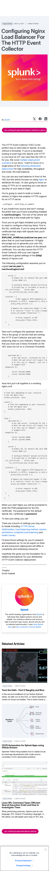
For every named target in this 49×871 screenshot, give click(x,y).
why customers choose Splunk (28, 627)
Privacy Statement (23, 861)
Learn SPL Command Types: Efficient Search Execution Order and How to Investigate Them (21, 805)
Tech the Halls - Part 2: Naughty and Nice (23, 690)
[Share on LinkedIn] (45, 118)
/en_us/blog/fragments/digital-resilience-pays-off (25, 130)
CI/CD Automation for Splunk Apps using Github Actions (23, 746)
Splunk (7, 120)
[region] (24, 858)
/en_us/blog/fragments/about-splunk (20, 831)
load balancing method (26, 529)
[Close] (45, 849)
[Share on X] (34, 118)
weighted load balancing (26, 532)
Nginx (41, 179)
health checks (8, 535)
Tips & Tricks (7, 24)
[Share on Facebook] (40, 118)
